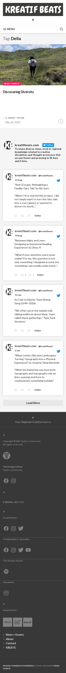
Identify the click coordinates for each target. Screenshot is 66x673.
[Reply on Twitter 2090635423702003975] (17, 215)
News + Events (12, 83)
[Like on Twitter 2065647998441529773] (29, 330)
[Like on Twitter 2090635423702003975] (29, 215)
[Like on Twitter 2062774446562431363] (29, 390)
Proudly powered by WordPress (18, 666)
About (10, 639)
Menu (11, 29)
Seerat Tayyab (16, 117)
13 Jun (18, 295)
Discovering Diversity (18, 92)
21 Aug (18, 180)
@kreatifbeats (45, 175)
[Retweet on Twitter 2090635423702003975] (23, 215)
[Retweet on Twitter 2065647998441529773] (23, 330)
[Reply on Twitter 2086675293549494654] (17, 275)
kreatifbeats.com (25, 175)
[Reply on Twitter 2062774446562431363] (17, 390)
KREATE (11, 647)
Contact (11, 643)
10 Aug (18, 235)
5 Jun (17, 350)
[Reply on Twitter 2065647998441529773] (17, 330)
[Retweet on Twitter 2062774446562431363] (23, 390)
